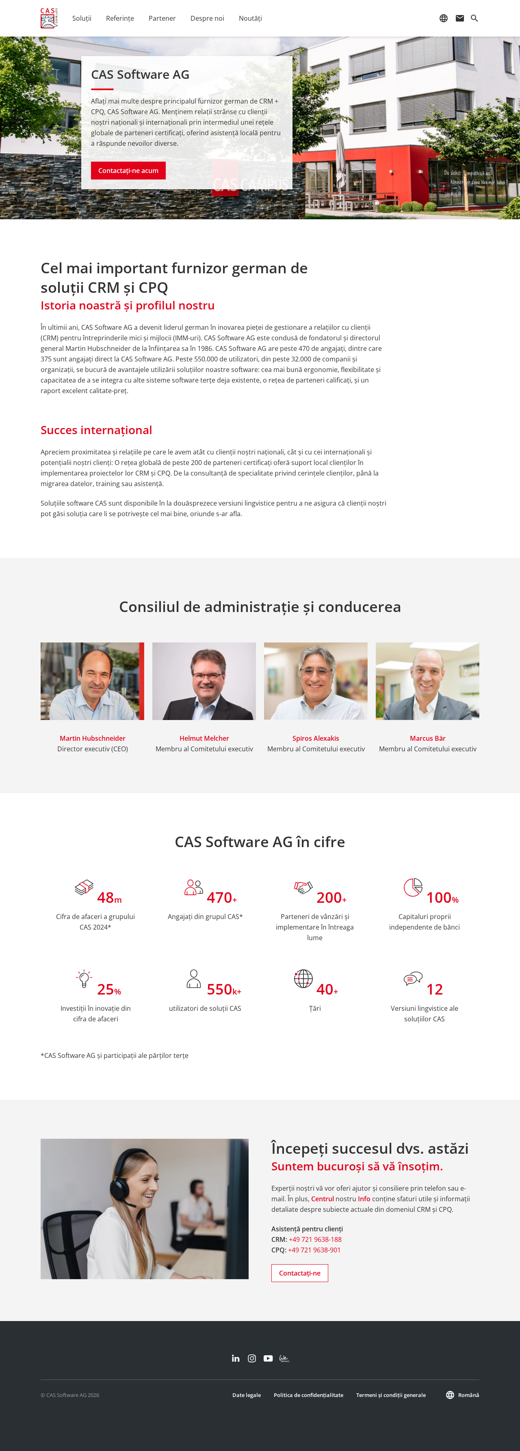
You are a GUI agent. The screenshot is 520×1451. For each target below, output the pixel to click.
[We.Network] (284, 1358)
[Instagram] (252, 1358)
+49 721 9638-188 (315, 1239)
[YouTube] (268, 1358)
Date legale (246, 1395)
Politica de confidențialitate (308, 1395)
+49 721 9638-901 (314, 1250)
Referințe (120, 18)
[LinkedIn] (235, 1358)
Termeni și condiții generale (391, 1395)
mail (460, 18)
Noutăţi (250, 18)
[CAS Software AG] (49, 18)
